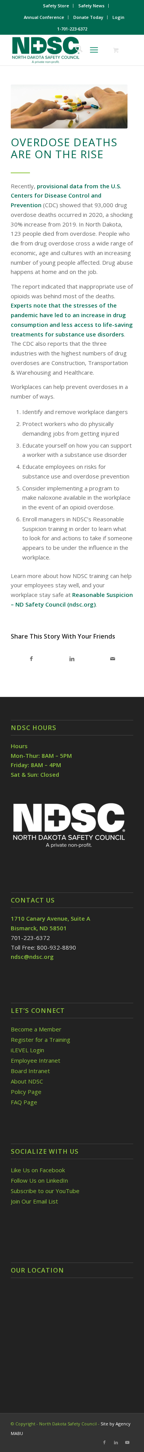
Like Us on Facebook (38, 1170)
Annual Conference (44, 17)
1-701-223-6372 (72, 29)
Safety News (91, 5)
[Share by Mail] (113, 658)
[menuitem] (56, 6)
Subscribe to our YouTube (45, 1191)
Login (118, 17)
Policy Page (26, 1091)
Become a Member (36, 1029)
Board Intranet (30, 1071)
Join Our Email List (34, 1201)
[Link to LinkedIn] (116, 1442)
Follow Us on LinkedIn (39, 1180)
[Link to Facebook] (104, 1442)
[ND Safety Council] (60, 49)
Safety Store (56, 5)
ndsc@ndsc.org (32, 956)
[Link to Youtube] (127, 1442)
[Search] (75, 49)
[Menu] (94, 50)
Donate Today (88, 17)
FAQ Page (24, 1102)
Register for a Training (40, 1039)
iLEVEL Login (28, 1050)
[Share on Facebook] (31, 658)
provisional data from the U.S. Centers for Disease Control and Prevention (66, 195)
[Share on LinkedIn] (72, 658)
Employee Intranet (35, 1060)
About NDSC (27, 1081)
